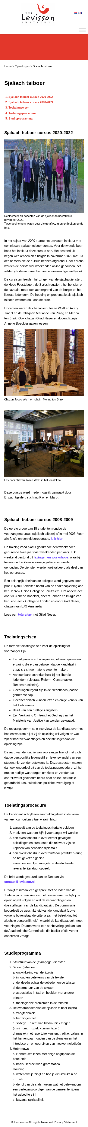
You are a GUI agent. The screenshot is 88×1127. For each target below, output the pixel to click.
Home (8, 66)
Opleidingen (22, 66)
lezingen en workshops (51, 557)
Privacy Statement (65, 1122)
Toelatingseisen (19, 107)
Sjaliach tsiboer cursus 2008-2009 (31, 102)
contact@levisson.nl (19, 881)
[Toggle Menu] (82, 30)
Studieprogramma (20, 118)
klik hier (57, 538)
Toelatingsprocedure (22, 113)
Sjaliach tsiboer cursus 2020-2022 (31, 96)
